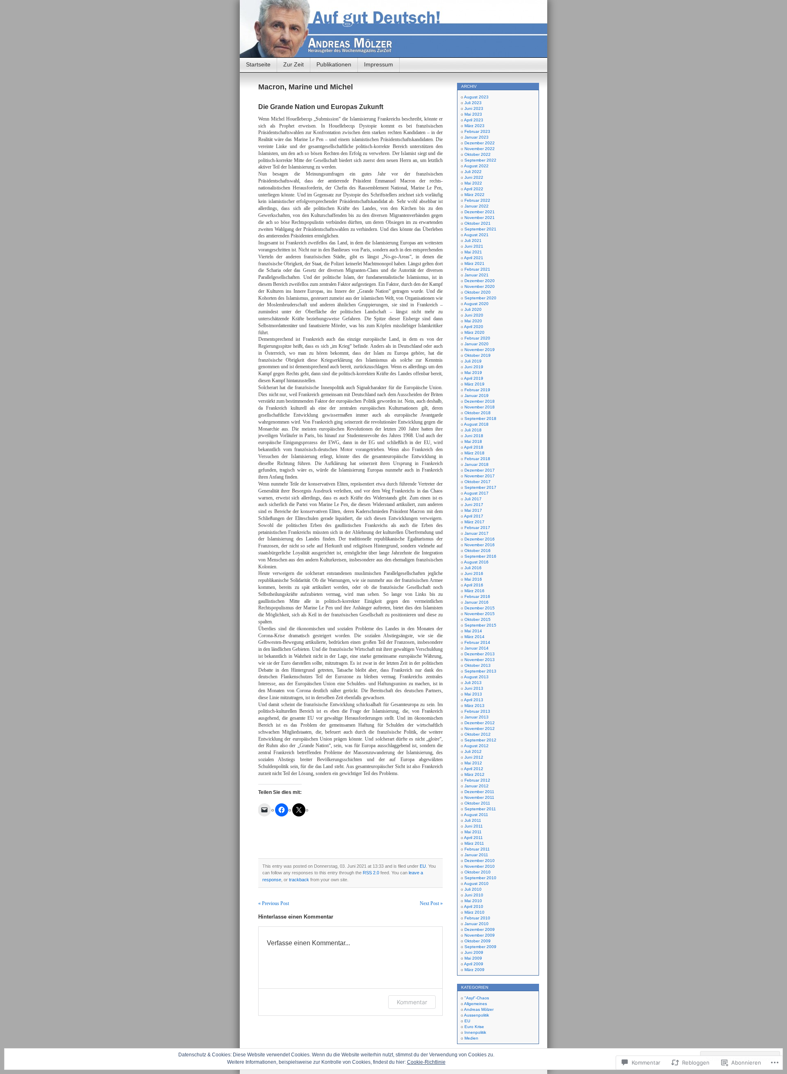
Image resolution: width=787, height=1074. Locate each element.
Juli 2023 (473, 102)
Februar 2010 (477, 918)
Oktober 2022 (477, 154)
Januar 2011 (476, 855)
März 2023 (474, 125)
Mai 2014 (473, 631)
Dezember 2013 (479, 654)
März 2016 (474, 590)
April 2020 (473, 326)
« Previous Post (273, 903)
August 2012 (476, 745)
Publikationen (333, 64)
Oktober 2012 (477, 734)
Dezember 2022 (479, 143)
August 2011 (476, 814)
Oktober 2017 (477, 481)
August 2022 (476, 166)
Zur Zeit (293, 64)
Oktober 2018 (477, 412)
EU (423, 866)
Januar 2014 (476, 648)
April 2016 (473, 585)
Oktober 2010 (477, 872)
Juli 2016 (473, 568)
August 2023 (476, 97)
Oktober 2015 (477, 619)
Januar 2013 (476, 717)
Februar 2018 (477, 458)
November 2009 (479, 935)
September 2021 (480, 229)
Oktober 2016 (477, 550)
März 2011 (474, 843)
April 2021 (473, 257)
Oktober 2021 (477, 223)
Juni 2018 (473, 435)
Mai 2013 (473, 694)
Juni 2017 (473, 504)
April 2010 (473, 906)
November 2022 (479, 148)
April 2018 (473, 447)
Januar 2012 (476, 786)
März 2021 (474, 263)
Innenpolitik (475, 1032)
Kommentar (412, 1002)
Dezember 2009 (479, 929)
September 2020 (480, 298)
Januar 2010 (476, 923)
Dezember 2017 (479, 470)
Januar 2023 (476, 137)
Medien (471, 1038)
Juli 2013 (473, 682)
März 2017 (474, 522)
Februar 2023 (477, 131)
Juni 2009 (473, 952)
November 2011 (479, 797)
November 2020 (479, 286)
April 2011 (473, 837)
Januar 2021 (476, 275)
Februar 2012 (477, 780)
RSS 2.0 (371, 872)
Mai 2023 (473, 114)
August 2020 (476, 303)
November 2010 (479, 866)
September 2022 (480, 160)
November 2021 (479, 217)
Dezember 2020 (479, 280)
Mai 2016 (473, 579)
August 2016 (476, 562)
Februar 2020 (477, 338)
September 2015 (480, 625)
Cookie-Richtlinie (426, 1062)
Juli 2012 (473, 751)
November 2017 (479, 476)
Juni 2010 (473, 895)
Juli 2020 (473, 309)
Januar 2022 (476, 206)
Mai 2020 (473, 321)
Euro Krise (474, 1026)
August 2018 (476, 424)
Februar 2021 (477, 269)
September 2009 (480, 946)
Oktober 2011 (477, 803)
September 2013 (480, 671)
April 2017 (473, 516)
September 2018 (480, 418)
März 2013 (474, 705)
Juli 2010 (473, 889)
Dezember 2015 (479, 608)
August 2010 (476, 883)
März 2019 (474, 384)
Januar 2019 (476, 395)
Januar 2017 (476, 533)
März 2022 (474, 194)
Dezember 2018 (479, 401)
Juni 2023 (473, 108)
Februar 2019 (477, 390)
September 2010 (480, 878)
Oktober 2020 (477, 292)
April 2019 (473, 378)
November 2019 (479, 349)
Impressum (378, 64)
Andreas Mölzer (479, 1009)
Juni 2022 (473, 177)
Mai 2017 (473, 510)
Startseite (258, 64)
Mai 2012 (473, 763)
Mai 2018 (473, 441)
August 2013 (476, 677)
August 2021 (476, 235)
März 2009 (474, 969)
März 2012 (474, 774)
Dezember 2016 (479, 539)
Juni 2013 (473, 688)
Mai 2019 (473, 372)
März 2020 (474, 332)
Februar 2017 (477, 527)
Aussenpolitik (476, 1015)
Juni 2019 (473, 367)
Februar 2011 (477, 849)
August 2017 (476, 493)
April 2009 (473, 964)
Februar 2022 (477, 200)
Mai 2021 (473, 252)
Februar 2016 (477, 596)
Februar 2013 (477, 711)
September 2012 (480, 740)
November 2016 (479, 545)
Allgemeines (475, 1003)
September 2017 (480, 487)
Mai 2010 (473, 900)
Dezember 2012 (479, 723)
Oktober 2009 (477, 941)
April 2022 (473, 189)
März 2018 (474, 453)
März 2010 (474, 912)
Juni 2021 (473, 246)
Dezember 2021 (479, 212)
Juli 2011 (472, 820)
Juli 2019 (473, 361)
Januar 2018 (476, 464)
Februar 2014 (477, 642)
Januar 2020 (476, 344)
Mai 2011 (473, 832)
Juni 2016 (473, 573)
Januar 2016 (476, 602)
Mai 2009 (473, 958)
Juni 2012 (473, 757)
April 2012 (473, 768)
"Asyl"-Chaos (476, 998)
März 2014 (474, 636)
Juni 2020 (473, 315)
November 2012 (479, 728)
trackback (299, 879)
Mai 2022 (473, 183)
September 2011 (480, 809)
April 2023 (473, 120)
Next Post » (431, 903)
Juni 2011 (473, 826)
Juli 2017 (473, 499)
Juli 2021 (473, 240)
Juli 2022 (473, 171)
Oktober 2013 (477, 665)
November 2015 (479, 613)
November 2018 (479, 407)
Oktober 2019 (477, 355)
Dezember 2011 (479, 791)
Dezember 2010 (479, 860)
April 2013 (473, 700)
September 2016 (480, 556)
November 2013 (479, 659)
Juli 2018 (473, 430)
